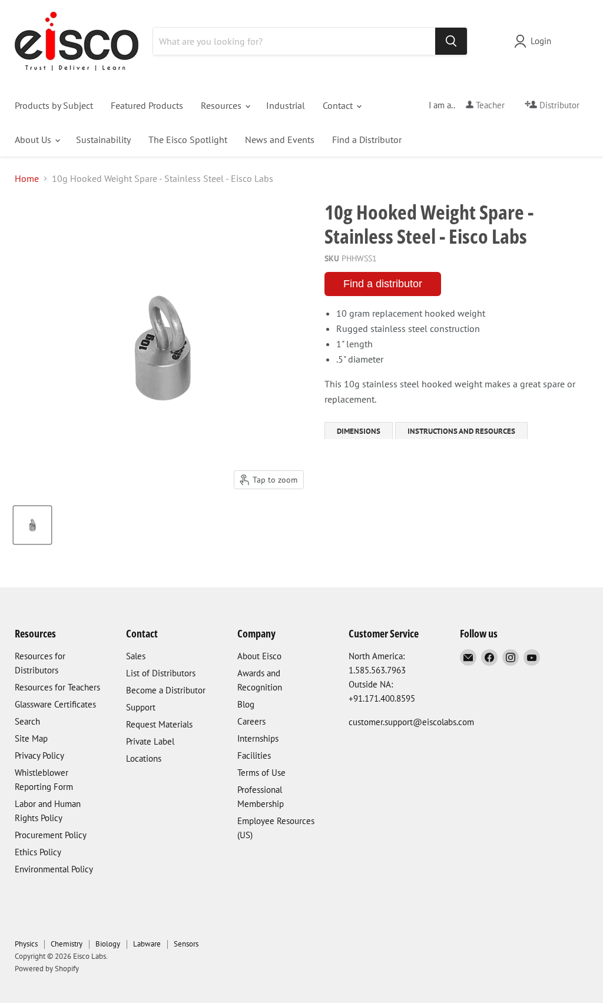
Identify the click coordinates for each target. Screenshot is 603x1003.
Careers (251, 721)
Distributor (558, 105)
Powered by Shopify (47, 969)
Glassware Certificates (55, 704)
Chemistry (66, 944)
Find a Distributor (367, 139)
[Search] (451, 41)
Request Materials (159, 724)
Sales (135, 656)
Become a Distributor (166, 690)
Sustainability (103, 139)
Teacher (489, 105)
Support (140, 707)
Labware (147, 944)
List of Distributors (161, 673)
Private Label (150, 741)
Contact (339, 105)
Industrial (285, 105)
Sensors (186, 944)
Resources (222, 105)
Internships (258, 738)
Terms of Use (261, 772)
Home (27, 178)
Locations (143, 758)
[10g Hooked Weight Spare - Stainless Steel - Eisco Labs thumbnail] (32, 525)
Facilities (254, 755)
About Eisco (259, 656)
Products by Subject (54, 105)
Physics (26, 944)
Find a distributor (382, 284)
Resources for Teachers (57, 687)
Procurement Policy (51, 835)
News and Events (279, 139)
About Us (34, 139)
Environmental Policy (54, 869)
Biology (107, 944)
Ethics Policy (38, 852)
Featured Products (147, 105)
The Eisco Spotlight (187, 139)
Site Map (31, 738)
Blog (245, 704)
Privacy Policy (39, 755)
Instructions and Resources (461, 431)
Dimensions (358, 431)
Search (27, 721)
